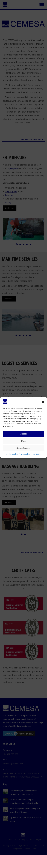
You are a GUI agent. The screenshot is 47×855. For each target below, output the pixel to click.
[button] (43, 402)
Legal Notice (36, 454)
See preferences (23, 448)
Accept (23, 434)
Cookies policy (12, 454)
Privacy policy (24, 454)
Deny (23, 441)
